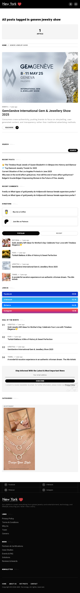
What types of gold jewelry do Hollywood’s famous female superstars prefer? (43, 191)
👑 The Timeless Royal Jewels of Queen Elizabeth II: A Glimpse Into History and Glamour (39, 164)
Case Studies (7, 550)
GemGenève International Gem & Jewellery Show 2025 (36, 113)
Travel (14, 275)
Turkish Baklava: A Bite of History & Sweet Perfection (34, 255)
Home (4, 45)
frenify (5, 191)
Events (5, 107)
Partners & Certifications (12, 546)
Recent (59, 233)
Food (14, 253)
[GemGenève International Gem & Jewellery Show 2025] (40, 77)
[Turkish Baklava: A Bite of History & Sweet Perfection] (6, 254)
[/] (71, 4)
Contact (34, 584)
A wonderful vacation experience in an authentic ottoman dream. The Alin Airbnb (43, 278)
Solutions (6, 557)
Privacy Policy (70, 385)
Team (4, 529)
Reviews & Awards (10, 561)
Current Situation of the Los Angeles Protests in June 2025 (27, 171)
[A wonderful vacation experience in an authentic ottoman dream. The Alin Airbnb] (6, 277)
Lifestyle (15, 264)
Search (73, 150)
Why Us (5, 526)
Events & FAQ (7, 553)
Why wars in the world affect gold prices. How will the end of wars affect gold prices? (37, 174)
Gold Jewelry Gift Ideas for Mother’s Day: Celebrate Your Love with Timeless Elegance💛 (44, 244)
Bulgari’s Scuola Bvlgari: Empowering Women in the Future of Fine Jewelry (33, 178)
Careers (5, 533)
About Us (12, 584)
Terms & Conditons (10, 522)
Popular (20, 233)
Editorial (15, 240)
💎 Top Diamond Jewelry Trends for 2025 (19, 168)
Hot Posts (23, 584)
